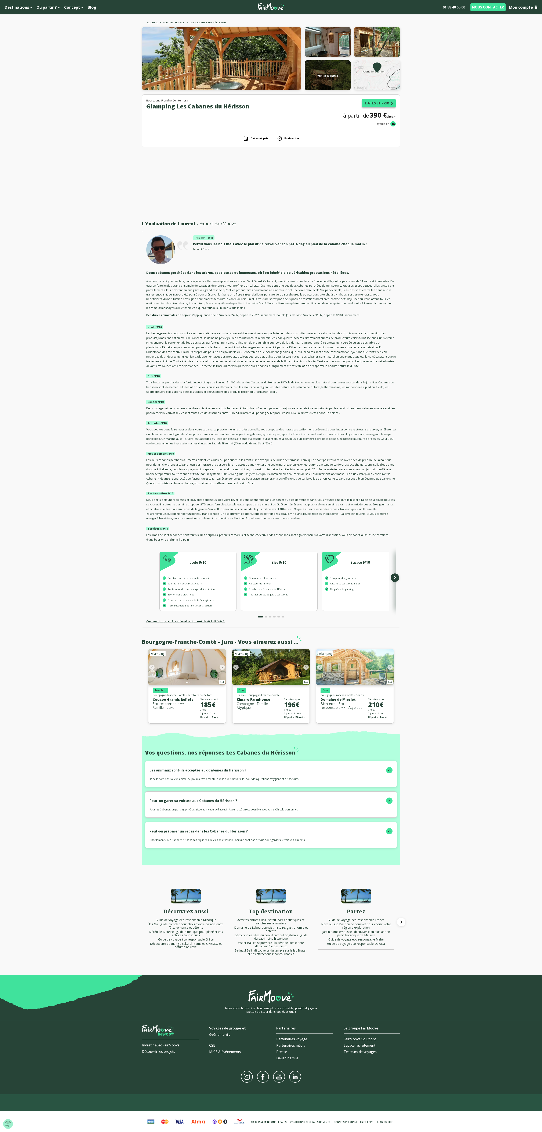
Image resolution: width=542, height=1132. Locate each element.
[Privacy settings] (8, 1124)
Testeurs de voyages (360, 1051)
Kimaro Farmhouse (253, 699)
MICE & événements (225, 1051)
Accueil (152, 22)
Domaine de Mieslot (338, 699)
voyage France (174, 22)
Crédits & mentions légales (269, 1122)
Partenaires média (290, 1045)
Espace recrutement (359, 1045)
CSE (212, 1045)
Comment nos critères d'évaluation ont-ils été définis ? (185, 621)
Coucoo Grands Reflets (173, 699)
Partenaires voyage (291, 1039)
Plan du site (385, 1122)
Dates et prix (377, 103)
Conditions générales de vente (310, 1122)
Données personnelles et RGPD (353, 1122)
